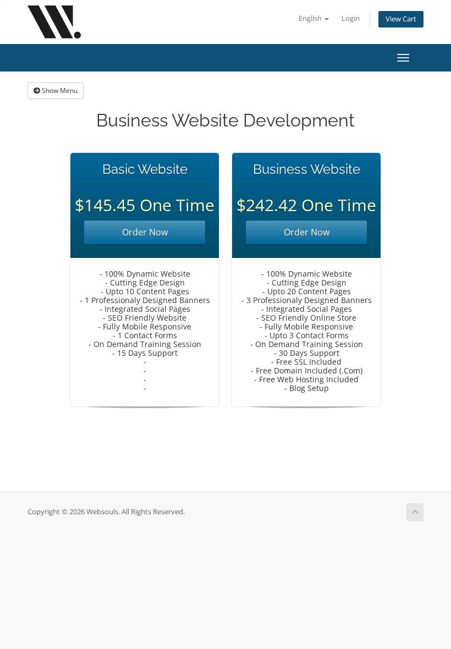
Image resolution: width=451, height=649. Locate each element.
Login (351, 18)
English (311, 18)
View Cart (401, 19)
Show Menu (59, 90)
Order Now (145, 232)
